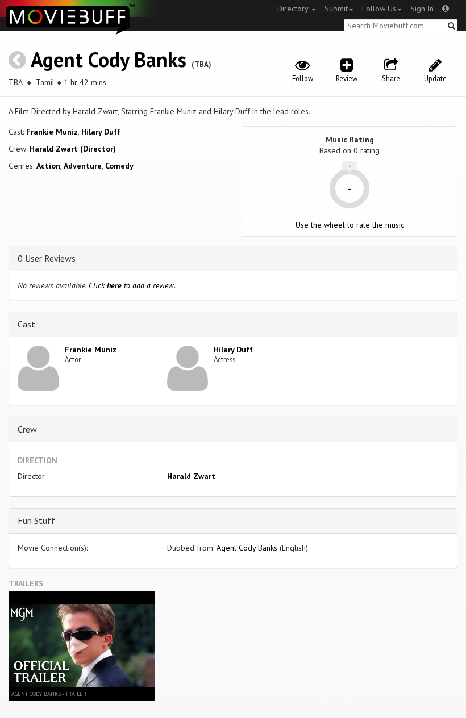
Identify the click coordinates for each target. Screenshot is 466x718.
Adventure (83, 166)
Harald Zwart (191, 476)
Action (48, 166)
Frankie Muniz (52, 132)
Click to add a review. (132, 285)
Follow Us (379, 8)
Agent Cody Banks (108, 59)
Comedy (119, 166)
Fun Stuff (36, 520)
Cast (26, 324)
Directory (293, 8)
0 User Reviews (47, 258)
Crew (27, 429)
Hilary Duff (100, 132)
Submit (336, 8)
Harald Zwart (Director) (73, 149)
